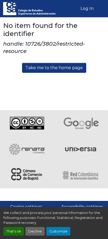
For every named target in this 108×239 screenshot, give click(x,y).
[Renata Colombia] (27, 149)
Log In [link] (87, 8)
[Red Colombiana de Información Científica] (81, 175)
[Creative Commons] (27, 123)
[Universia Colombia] (81, 149)
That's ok (13, 231)
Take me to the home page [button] (54, 67)
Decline (35, 231)
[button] (29, 8)
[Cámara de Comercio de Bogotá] (27, 175)
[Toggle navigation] (101, 9)
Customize (58, 231)
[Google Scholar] (81, 123)
